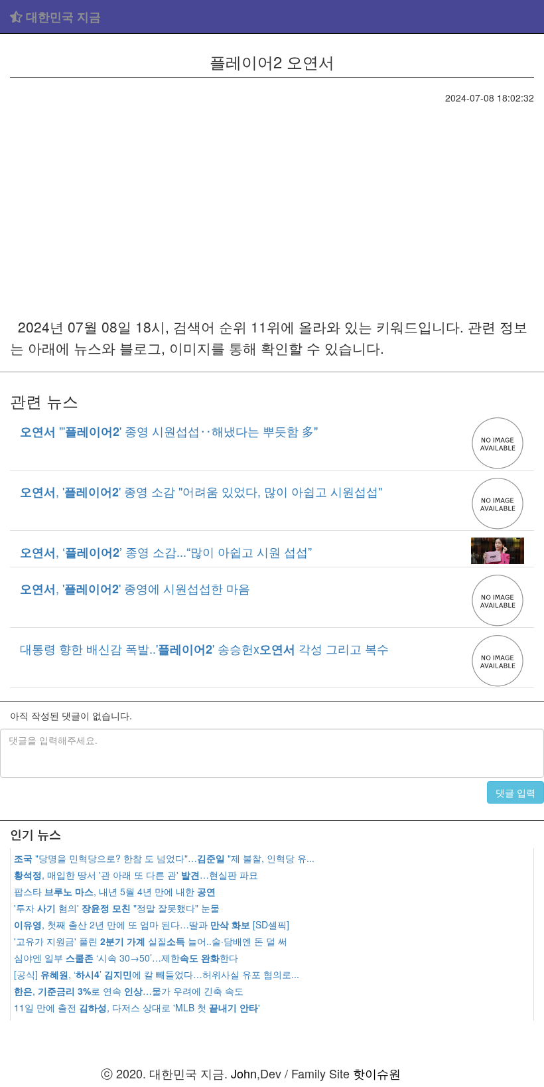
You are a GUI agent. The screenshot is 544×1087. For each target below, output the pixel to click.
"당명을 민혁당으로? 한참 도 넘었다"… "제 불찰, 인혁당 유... (164, 858)
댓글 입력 (515, 792)
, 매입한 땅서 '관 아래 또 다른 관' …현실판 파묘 (136, 874)
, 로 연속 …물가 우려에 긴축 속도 (128, 990)
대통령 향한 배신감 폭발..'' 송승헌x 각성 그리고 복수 (204, 648)
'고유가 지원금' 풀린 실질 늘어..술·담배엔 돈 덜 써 (150, 941)
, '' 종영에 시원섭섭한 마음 (135, 588)
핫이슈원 (377, 1073)
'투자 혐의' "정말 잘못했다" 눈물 (117, 907)
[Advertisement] (272, 204)
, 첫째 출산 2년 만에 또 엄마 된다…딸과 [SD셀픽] (151, 924)
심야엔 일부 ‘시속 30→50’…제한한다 (126, 957)
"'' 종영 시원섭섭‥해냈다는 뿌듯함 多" (169, 430)
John (244, 1073)
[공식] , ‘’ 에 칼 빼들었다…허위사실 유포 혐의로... (156, 974)
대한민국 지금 (62, 16)
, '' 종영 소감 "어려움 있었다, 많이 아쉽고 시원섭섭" (201, 491)
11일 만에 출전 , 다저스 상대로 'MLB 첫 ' (137, 1007)
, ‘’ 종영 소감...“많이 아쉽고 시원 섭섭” (166, 551)
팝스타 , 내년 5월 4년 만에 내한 (115, 891)
